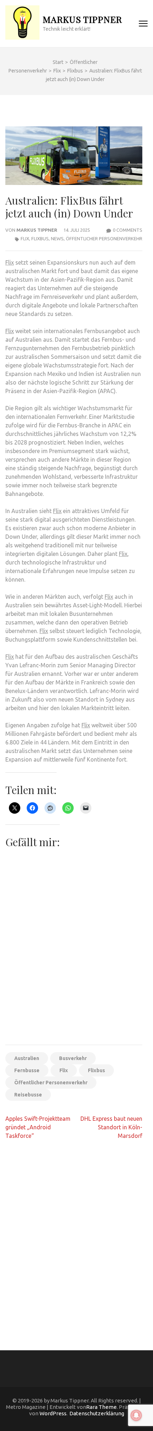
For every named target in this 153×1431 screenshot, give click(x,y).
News (57, 238)
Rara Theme (101, 1407)
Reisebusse (28, 1095)
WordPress (53, 1413)
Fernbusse (26, 1070)
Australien (26, 1058)
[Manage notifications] (136, 1415)
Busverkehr (73, 1058)
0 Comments (127, 229)
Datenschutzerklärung (96, 1413)
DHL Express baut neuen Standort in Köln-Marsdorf (111, 1127)
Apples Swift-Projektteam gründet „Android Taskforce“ (37, 1127)
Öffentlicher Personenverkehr (104, 238)
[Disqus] (73, 1238)
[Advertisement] (76, 959)
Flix (25, 238)
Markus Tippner (82, 19)
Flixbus (40, 238)
